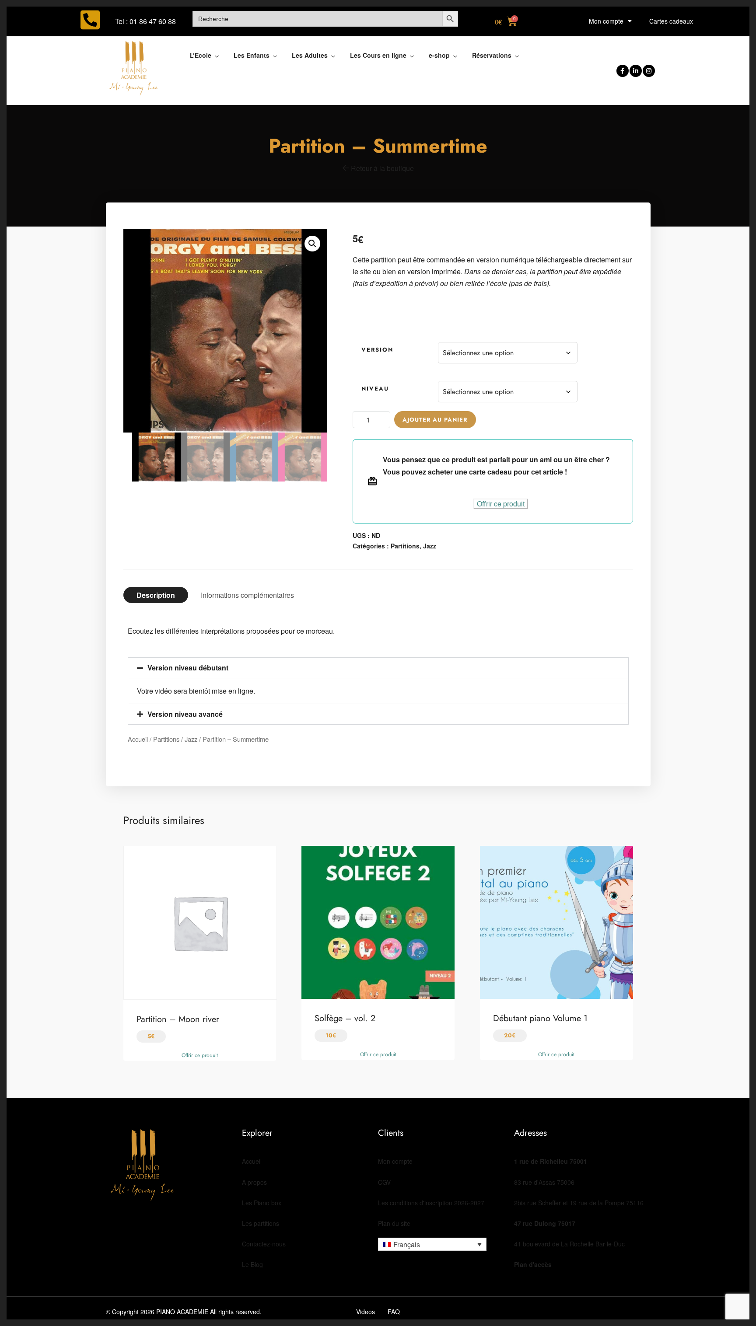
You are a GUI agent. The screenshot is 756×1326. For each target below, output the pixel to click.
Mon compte (606, 21)
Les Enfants (252, 55)
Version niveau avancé (185, 714)
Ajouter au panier (434, 419)
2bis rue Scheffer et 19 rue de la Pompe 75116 (579, 1202)
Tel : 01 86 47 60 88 (145, 21)
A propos (254, 1182)
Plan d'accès (533, 1264)
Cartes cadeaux (671, 21)
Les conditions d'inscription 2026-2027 (431, 1202)
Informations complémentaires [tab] (247, 595)
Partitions (405, 545)
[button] (312, 243)
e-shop (439, 55)
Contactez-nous (264, 1243)
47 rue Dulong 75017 (544, 1223)
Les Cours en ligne (378, 55)
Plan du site (394, 1223)
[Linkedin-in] (636, 71)
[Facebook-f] (622, 71)
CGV (384, 1182)
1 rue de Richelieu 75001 (550, 1161)
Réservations (491, 55)
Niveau (375, 388)
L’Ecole (200, 55)
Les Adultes (310, 55)
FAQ (394, 1311)
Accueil (138, 738)
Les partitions (260, 1223)
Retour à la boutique (381, 168)
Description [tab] (155, 595)
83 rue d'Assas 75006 (544, 1182)
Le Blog (252, 1264)
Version (377, 349)
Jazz (429, 545)
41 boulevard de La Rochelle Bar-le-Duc (569, 1243)
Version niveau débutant (187, 668)
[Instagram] (649, 71)
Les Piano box (261, 1202)
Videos (365, 1311)
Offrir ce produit (501, 504)
